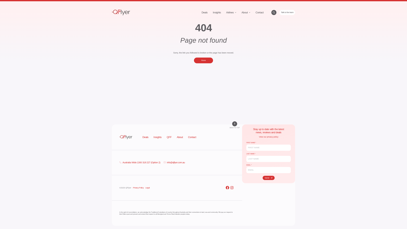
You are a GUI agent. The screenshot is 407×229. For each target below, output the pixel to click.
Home (203, 60)
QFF (169, 137)
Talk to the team (287, 12)
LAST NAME (250, 154)
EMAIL (248, 165)
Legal (147, 188)
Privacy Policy (138, 188)
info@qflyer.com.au (176, 162)
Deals (205, 12)
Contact (260, 12)
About (245, 12)
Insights (217, 12)
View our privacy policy (268, 137)
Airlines (230, 12)
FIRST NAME (250, 142)
